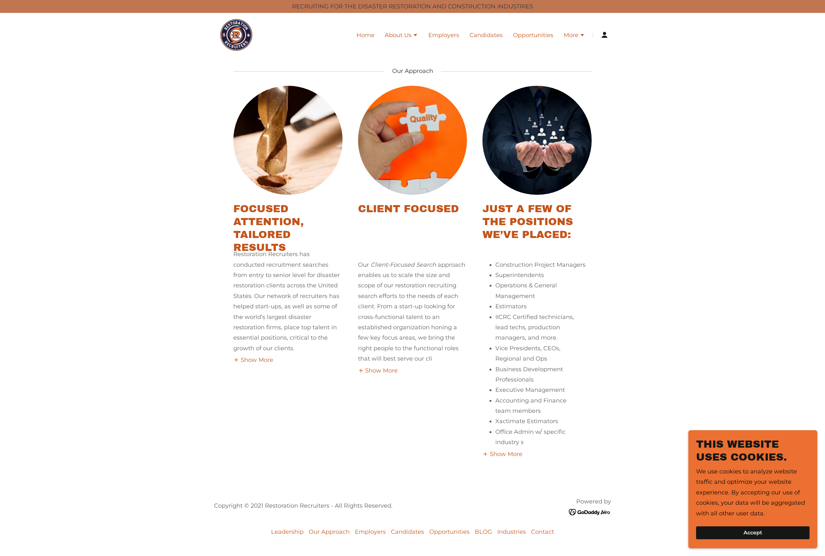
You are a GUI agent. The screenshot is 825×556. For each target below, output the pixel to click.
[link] (236, 34)
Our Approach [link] (329, 531)
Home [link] (365, 35)
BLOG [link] (483, 531)
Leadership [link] (287, 531)
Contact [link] (542, 531)
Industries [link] (511, 531)
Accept (752, 533)
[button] (401, 35)
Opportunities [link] (533, 35)
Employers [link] (443, 35)
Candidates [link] (486, 35)
